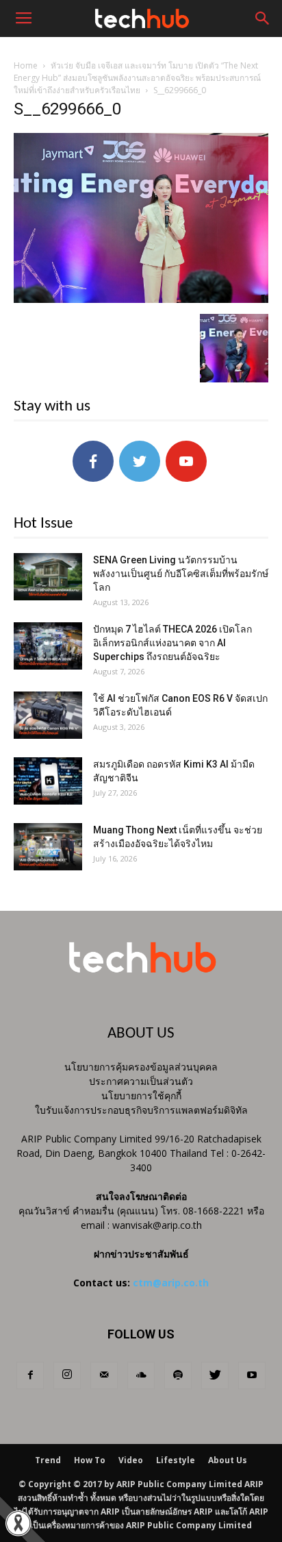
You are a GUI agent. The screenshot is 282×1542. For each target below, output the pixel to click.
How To (89, 1460)
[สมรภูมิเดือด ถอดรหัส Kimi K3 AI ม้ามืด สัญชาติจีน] (48, 781)
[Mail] (104, 1375)
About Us (227, 1460)
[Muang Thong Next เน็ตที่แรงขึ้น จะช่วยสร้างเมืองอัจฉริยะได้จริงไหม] (48, 846)
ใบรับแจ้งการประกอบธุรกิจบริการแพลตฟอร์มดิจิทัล (141, 1109)
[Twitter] (215, 1375)
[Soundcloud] (141, 1375)
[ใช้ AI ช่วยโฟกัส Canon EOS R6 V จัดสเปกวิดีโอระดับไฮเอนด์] (48, 715)
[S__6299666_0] (141, 299)
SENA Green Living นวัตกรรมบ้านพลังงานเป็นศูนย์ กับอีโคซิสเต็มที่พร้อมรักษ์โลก (180, 573)
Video (130, 1460)
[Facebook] (30, 1375)
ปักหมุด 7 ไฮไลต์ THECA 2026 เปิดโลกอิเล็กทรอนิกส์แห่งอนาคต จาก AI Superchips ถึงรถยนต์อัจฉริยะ (172, 643)
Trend (48, 1460)
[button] (263, 18)
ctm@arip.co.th (171, 1282)
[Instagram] (67, 1375)
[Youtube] (252, 1375)
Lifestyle (175, 1460)
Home (26, 65)
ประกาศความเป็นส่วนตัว (141, 1081)
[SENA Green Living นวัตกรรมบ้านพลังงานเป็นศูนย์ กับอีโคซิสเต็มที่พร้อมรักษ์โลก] (48, 576)
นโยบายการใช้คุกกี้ (141, 1095)
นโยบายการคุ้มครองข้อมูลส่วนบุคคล (141, 1066)
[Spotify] (178, 1375)
